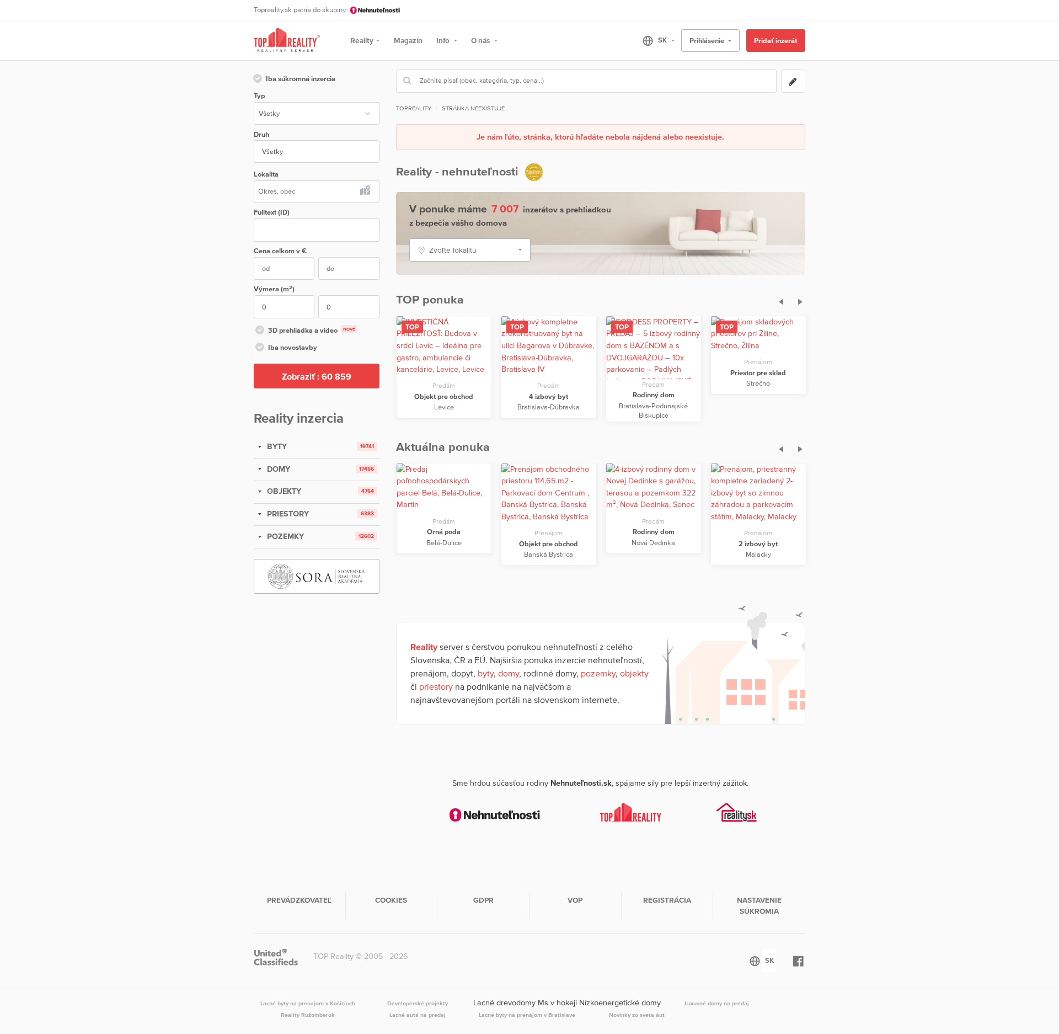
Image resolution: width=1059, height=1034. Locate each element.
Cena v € (280, 251)
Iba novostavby (292, 347)
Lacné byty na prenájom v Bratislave (527, 1014)
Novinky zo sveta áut (637, 1014)
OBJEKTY (283, 491)
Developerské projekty (417, 1003)
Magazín (408, 40)
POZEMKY (284, 536)
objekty (634, 673)
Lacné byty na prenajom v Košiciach (307, 1003)
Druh (261, 134)
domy (508, 673)
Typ (259, 96)
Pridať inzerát (775, 40)
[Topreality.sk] (287, 40)
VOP (575, 900)
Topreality (413, 108)
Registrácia (667, 900)
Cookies (391, 900)
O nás (481, 40)
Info (443, 40)
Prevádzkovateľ (299, 900)
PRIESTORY (287, 513)
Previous (777, 300)
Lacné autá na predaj (417, 1014)
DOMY (277, 469)
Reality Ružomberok (308, 1014)
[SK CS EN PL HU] (654, 40)
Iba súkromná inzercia (300, 78)
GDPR (483, 900)
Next (797, 300)
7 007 (504, 208)
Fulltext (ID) (272, 212)
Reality (361, 40)
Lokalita (266, 174)
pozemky (598, 673)
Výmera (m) (274, 289)
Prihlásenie (707, 40)
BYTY (276, 446)
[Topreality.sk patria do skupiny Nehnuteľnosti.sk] (494, 815)
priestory (436, 686)
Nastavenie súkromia (759, 905)
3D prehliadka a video (311, 330)
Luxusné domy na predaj (716, 1003)
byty (486, 673)
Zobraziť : (316, 376)
